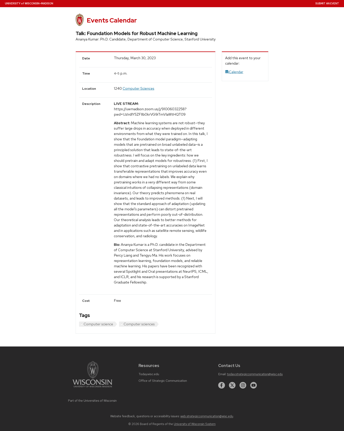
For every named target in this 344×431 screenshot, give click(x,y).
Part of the (92, 401)
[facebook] (221, 385)
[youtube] (253, 385)
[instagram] (242, 385)
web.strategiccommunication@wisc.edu (206, 416)
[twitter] (232, 385)
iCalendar (235, 72)
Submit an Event (327, 3)
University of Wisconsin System (195, 424)
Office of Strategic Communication (163, 381)
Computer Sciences (138, 88)
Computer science (98, 324)
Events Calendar (112, 20)
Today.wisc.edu (149, 374)
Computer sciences (139, 324)
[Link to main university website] (92, 388)
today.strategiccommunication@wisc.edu (255, 374)
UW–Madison (29, 3)
